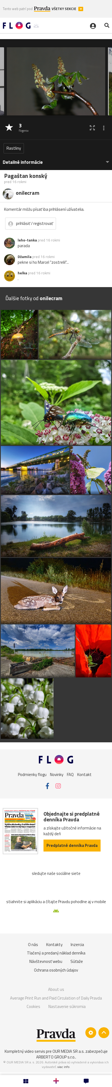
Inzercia (77, 944)
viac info (63, 1066)
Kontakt (84, 774)
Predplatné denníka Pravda (72, 845)
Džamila (25, 256)
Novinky (56, 774)
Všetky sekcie (64, 8)
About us (56, 989)
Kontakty (54, 944)
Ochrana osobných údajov (56, 970)
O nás (33, 944)
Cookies (33, 1006)
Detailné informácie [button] (23, 162)
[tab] (56, 159)
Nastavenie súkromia (67, 1006)
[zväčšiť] (92, 127)
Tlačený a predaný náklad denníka (56, 953)
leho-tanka (27, 240)
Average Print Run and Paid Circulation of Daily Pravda (56, 998)
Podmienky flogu (32, 774)
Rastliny (14, 148)
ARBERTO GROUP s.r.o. (55, 1057)
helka (22, 273)
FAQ (70, 774)
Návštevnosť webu (45, 961)
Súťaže (76, 961)
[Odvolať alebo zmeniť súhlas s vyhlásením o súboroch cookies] (90, 1032)
